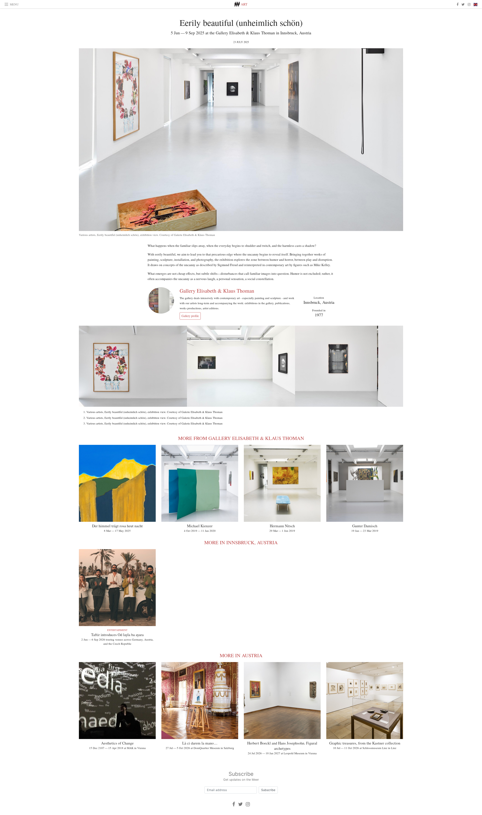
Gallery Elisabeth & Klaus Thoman (217, 290)
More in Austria (241, 655)
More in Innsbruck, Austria (241, 542)
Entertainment (117, 630)
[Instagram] (247, 804)
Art (244, 4)
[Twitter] (240, 804)
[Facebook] (234, 804)
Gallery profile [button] (190, 316)
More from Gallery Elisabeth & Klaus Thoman (241, 438)
